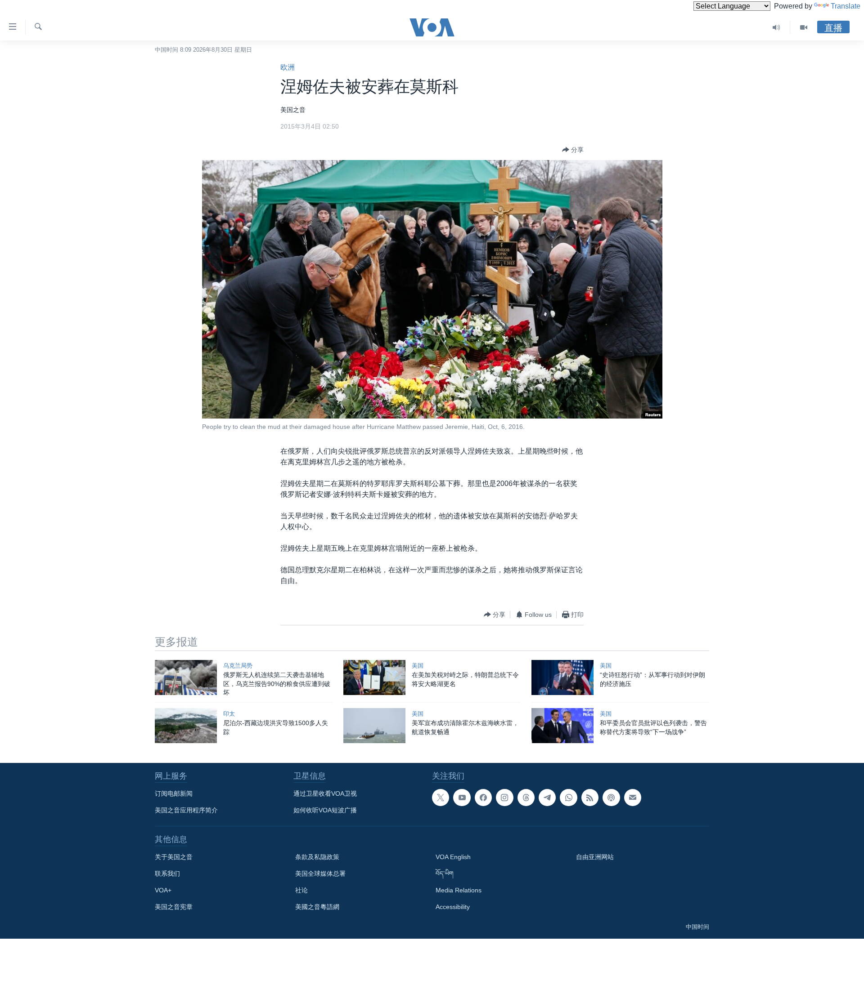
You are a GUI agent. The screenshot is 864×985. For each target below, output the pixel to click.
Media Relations (459, 890)
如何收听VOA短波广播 (325, 810)
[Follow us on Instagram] (504, 797)
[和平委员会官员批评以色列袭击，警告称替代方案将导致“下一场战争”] (562, 725)
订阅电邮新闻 (174, 793)
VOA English (453, 856)
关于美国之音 (174, 856)
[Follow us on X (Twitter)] (440, 797)
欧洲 (287, 67)
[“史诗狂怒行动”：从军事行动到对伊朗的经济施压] (562, 677)
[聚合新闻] (589, 797)
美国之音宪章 (174, 906)
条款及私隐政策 (317, 856)
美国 (417, 665)
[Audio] (776, 27)
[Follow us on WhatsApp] (568, 797)
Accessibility (453, 906)
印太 (229, 713)
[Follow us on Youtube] (461, 797)
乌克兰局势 (237, 665)
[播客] (611, 797)
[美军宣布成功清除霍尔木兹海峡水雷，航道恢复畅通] (374, 725)
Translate (845, 6)
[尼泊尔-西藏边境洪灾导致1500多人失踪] (186, 725)
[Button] (573, 149)
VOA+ (163, 890)
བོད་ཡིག (445, 873)
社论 (301, 890)
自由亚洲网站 (595, 856)
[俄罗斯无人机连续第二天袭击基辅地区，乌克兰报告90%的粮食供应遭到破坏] (186, 677)
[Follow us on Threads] (526, 797)
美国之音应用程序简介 (186, 810)
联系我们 (167, 873)
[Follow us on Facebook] (483, 797)
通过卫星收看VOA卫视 (325, 793)
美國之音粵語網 (317, 906)
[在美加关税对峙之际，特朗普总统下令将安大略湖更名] (374, 677)
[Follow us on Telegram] (547, 797)
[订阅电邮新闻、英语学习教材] (632, 797)
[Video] (803, 27)
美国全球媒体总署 (320, 873)
